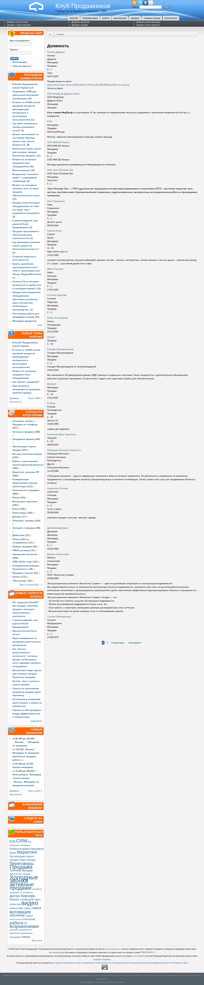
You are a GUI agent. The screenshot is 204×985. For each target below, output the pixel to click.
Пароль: (14, 49)
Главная (60, 34)
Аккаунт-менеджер (22, 767)
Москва (30, 749)
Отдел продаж (27, 859)
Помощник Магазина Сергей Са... (65, 450)
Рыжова (51, 403)
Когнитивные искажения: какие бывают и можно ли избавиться (27, 703)
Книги (106, 18)
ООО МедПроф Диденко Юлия (63, 94)
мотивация (20, 911)
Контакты (170, 18)
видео (29, 903)
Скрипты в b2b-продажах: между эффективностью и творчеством (27, 713)
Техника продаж (21, 870)
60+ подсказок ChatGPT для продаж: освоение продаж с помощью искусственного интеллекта (25, 609)
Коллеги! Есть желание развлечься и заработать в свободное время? (26, 285)
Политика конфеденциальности (156, 963)
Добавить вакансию (80, 22)
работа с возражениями (24, 924)
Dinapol (51, 337)
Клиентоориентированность (30, 848)
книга (36, 908)
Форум (73, 18)
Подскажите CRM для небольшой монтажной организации (25, 95)
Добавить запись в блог (17, 22)
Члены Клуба (152, 18)
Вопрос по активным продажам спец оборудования (24, 163)
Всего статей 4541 (29, 585)
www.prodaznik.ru (112, 949)
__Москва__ (19, 742)
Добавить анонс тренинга (148, 25)
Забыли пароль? (22, 66)
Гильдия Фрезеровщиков (60, 349)
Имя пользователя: (20, 40)
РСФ (49, 121)
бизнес (15, 899)
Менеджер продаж (22, 321)
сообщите (140, 956)
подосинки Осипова (57, 488)
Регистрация (19, 62)
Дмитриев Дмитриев (57, 528)
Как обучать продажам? (26, 382)
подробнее (36, 721)
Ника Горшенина (56, 201)
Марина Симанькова (58, 554)
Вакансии (120, 18)
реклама (14, 930)
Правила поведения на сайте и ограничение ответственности (83, 963)
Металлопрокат (21, 170)
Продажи (21, 867)
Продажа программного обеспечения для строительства (25, 235)
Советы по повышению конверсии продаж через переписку (26, 692)
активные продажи (22, 886)
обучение (17, 915)
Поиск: (135, 7)
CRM (21, 840)
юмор (26, 936)
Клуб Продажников (82, 5)
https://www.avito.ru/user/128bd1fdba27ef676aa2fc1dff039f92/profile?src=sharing (88, 85)
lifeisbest (51, 384)
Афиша (135, 18)
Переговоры (22, 863)
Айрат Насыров (55, 269)
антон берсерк (22, 896)
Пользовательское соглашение (126, 963)
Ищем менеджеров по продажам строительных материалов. (26, 641)
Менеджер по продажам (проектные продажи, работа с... (25, 756)
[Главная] (39, 10)
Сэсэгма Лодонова (57, 295)
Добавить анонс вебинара (148, 22)
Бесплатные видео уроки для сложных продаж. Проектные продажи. (26, 152)
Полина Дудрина (56, 52)
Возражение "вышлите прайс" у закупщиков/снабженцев (25, 177)
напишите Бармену (102, 959)
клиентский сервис (21, 908)
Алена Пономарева (57, 318)
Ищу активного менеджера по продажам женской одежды (26, 389)
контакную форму (57, 952)
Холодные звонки (24, 879)
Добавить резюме (80, 25)
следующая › (118, 642)
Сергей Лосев (54, 231)
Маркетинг (27, 852)
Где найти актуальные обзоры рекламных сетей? (24, 127)
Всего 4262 (34, 791)
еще (40, 325)
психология (28, 919)
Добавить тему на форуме (19, 25)
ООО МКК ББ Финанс (58, 142)
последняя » (135, 642)
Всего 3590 (34, 398)
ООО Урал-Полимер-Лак (60, 170)
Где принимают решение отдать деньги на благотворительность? (26, 245)
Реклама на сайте (180, 963)
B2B (12, 841)
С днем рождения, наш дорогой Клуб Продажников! (25, 224)
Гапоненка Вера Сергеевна (61, 434)
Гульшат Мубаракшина (59, 616)
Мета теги (37, 940)
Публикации (90, 18)
